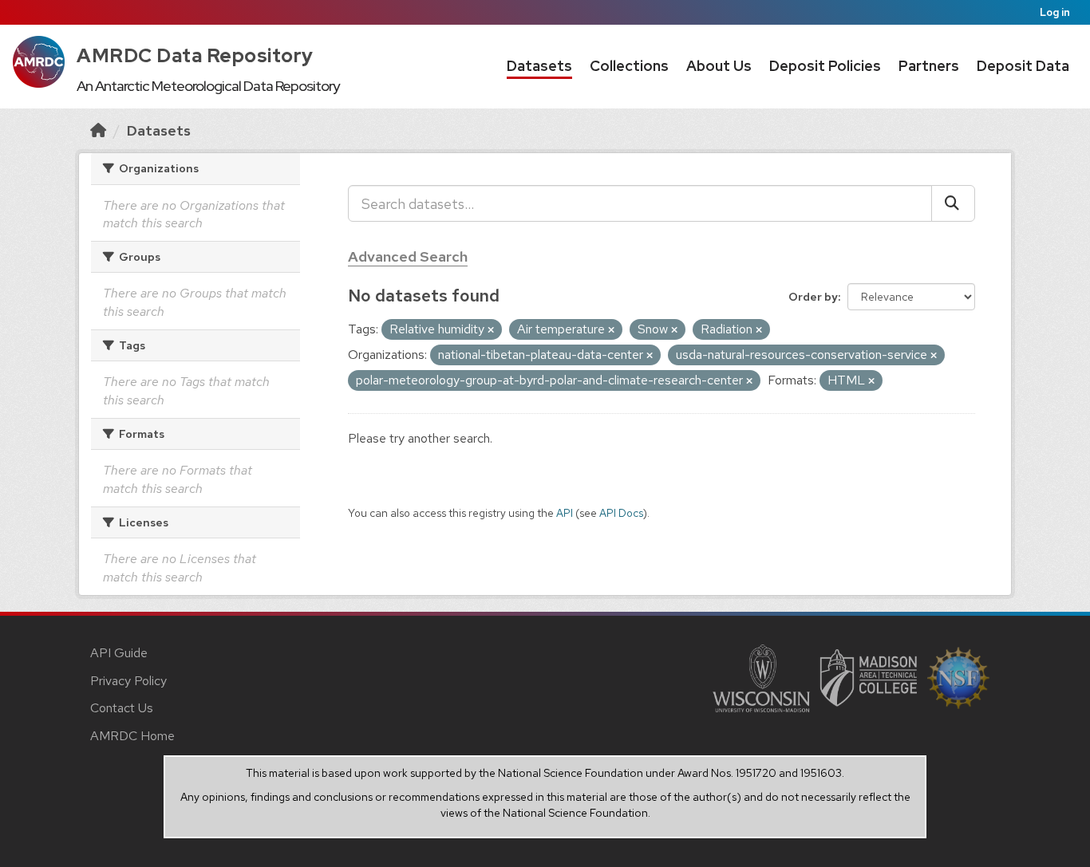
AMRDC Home (132, 735)
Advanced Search (408, 256)
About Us (719, 66)
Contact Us (121, 708)
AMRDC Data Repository (195, 55)
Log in (1055, 12)
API (564, 513)
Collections (629, 66)
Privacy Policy (128, 680)
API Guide (119, 652)
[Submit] (953, 203)
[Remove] (491, 330)
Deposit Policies (825, 66)
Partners (928, 66)
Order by (813, 297)
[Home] (98, 130)
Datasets (539, 66)
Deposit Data (1023, 66)
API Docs (621, 513)
